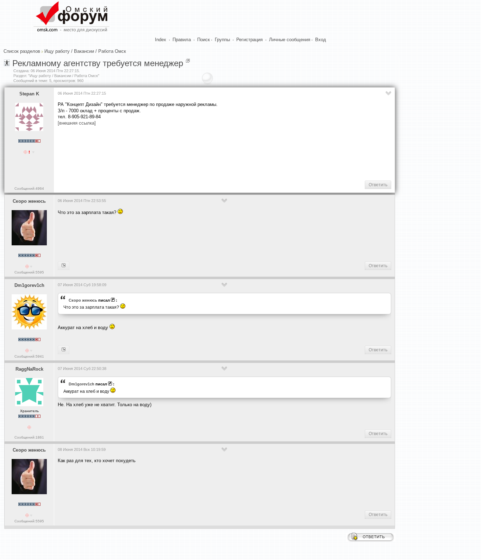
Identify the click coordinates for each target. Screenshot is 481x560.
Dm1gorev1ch (29, 285)
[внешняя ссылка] (77, 123)
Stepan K (29, 93)
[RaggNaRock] (63, 350)
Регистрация (249, 39)
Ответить (378, 184)
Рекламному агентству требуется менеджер (97, 63)
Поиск (203, 39)
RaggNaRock (29, 369)
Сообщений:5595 (29, 272)
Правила (182, 39)
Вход (320, 39)
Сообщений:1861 (29, 437)
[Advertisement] (186, 153)
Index (160, 39)
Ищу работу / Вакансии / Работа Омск (85, 51)
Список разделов (22, 51)
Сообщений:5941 (29, 356)
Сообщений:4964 (29, 188)
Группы (222, 39)
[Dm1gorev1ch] (63, 266)
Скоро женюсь (29, 201)
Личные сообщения (289, 39)
